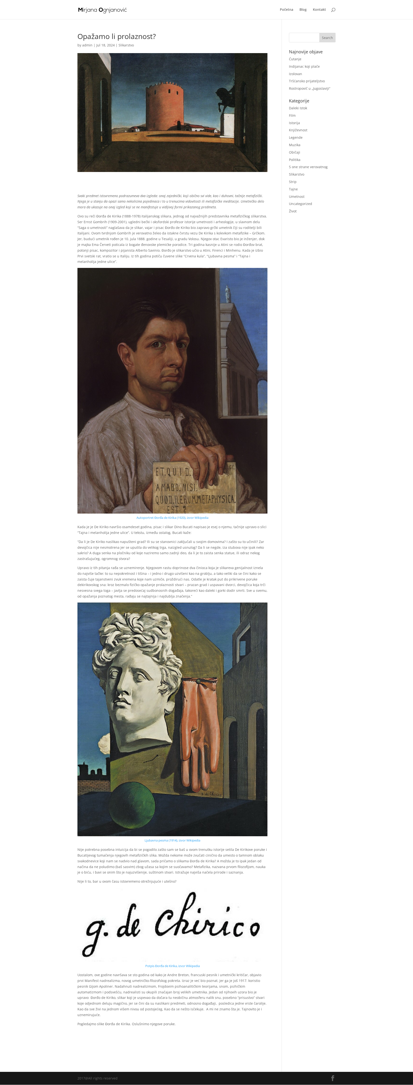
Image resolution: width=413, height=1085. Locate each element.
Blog (303, 10)
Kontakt (319, 10)
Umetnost (296, 196)
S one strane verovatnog (308, 167)
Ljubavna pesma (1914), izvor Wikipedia (172, 840)
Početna (286, 10)
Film (292, 115)
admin (87, 45)
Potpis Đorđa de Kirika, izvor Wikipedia (172, 966)
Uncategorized (300, 203)
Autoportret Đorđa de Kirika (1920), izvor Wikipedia (172, 517)
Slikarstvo (126, 45)
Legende (296, 137)
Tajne (293, 189)
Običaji (294, 152)
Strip (293, 181)
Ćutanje (295, 59)
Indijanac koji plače (304, 66)
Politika (294, 159)
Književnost (298, 130)
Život (293, 211)
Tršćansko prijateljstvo (307, 81)
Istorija (294, 123)
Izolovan (295, 74)
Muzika (294, 145)
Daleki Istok (298, 108)
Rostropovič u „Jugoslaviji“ (309, 88)
